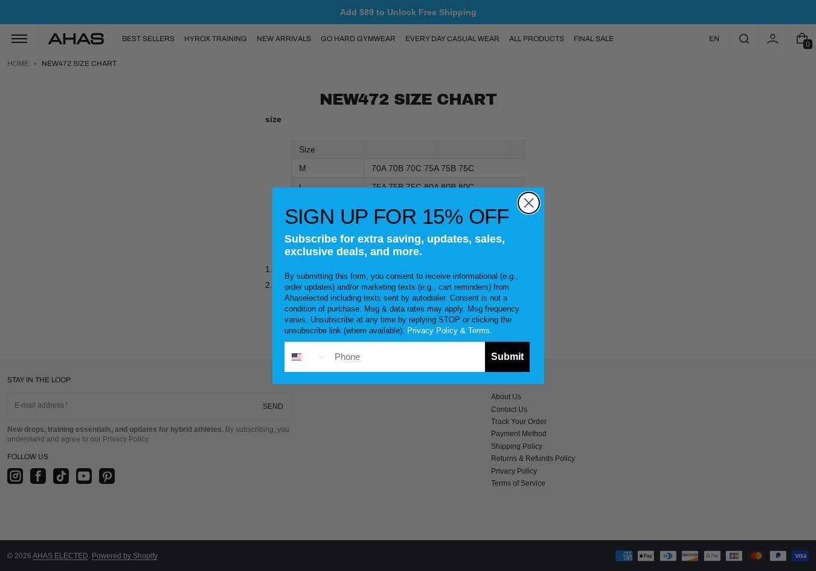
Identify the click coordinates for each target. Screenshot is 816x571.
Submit (507, 356)
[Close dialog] (528, 203)
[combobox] (307, 356)
